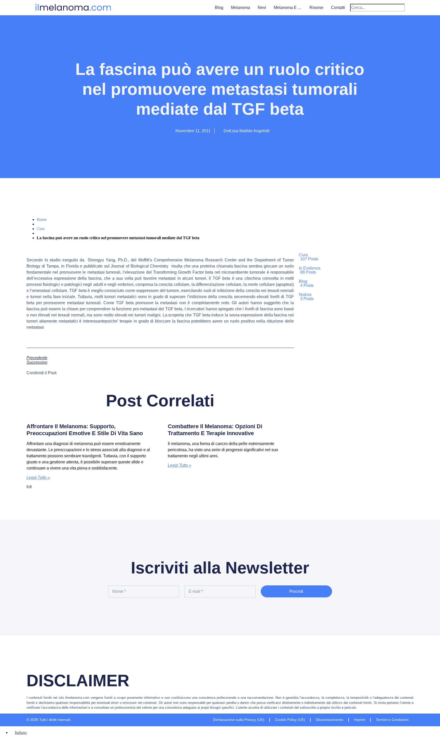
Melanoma (240, 7)
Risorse (316, 7)
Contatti (338, 7)
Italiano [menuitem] (21, 732)
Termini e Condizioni (392, 720)
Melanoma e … (288, 7)
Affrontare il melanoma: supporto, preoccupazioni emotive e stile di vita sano (84, 429)
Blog (219, 7)
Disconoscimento (329, 720)
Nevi (262, 7)
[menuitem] (18, 732)
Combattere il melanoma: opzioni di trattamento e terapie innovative (215, 429)
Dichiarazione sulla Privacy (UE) (238, 720)
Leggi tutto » (38, 477)
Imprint (359, 720)
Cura (41, 228)
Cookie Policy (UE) (290, 720)
